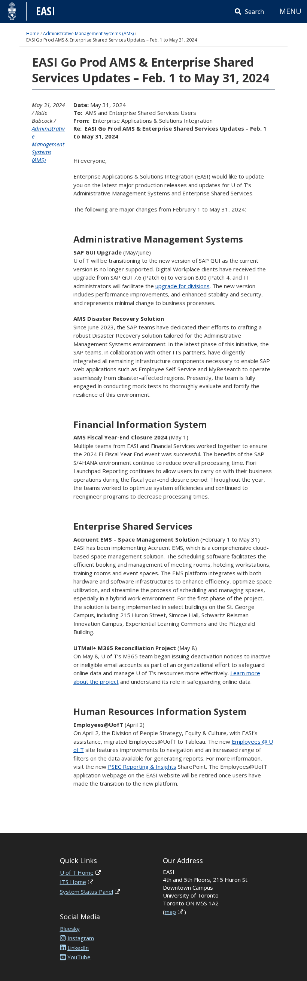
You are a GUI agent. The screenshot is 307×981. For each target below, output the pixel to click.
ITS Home (73, 882)
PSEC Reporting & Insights (142, 766)
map (170, 912)
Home (32, 33)
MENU (290, 11)
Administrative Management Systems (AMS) (88, 33)
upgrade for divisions (182, 286)
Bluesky (70, 928)
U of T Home (77, 872)
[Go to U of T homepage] (12, 11)
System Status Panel (86, 891)
